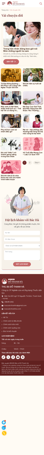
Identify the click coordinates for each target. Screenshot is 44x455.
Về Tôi (5, 317)
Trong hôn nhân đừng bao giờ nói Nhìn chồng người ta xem (20, 50)
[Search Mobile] (40, 3)
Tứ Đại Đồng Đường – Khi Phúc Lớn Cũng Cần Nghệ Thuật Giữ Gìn (11, 86)
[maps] (23, 357)
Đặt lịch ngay (22, 264)
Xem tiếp (10, 62)
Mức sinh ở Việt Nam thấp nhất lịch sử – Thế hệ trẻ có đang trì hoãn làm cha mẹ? (11, 109)
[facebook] (13, 357)
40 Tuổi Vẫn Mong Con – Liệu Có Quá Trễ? (32, 154)
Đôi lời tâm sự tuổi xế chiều (32, 85)
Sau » (37, 163)
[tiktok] (4, 357)
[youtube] (18, 357)
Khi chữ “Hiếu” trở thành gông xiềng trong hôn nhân (8, 154)
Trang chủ (5, 10)
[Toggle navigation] (4, 3)
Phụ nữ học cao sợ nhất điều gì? (9, 131)
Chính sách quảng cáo (11, 328)
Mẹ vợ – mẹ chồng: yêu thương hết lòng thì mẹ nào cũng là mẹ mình (33, 132)
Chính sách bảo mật (11, 324)
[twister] (8, 357)
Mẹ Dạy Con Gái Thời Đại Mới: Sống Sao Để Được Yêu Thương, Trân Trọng (32, 109)
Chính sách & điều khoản (12, 321)
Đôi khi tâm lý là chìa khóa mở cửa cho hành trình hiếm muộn (11, 178)
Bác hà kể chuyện (10, 331)
